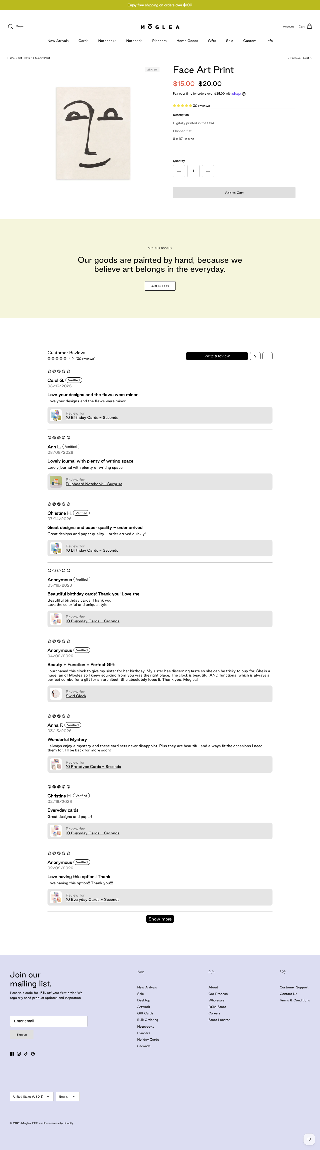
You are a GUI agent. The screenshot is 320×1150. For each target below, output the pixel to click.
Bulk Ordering (147, 1019)
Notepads (134, 41)
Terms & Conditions (295, 1000)
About (213, 987)
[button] (183, 105)
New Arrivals (58, 41)
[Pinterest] (33, 1054)
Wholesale (216, 1000)
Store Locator (219, 1019)
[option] (93, 133)
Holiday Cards (148, 1039)
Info (269, 41)
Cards (83, 41)
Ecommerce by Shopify (58, 1123)
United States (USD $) (28, 1096)
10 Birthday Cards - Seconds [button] (92, 417)
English (64, 1096)
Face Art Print (41, 58)
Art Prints (24, 58)
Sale (229, 41)
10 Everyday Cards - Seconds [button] (93, 621)
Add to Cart (234, 192)
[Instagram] (19, 1054)
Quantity (179, 161)
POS (35, 1123)
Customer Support (294, 987)
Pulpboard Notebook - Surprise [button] (94, 484)
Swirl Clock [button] (76, 696)
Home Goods (187, 41)
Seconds (143, 1046)
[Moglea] (160, 26)
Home (11, 58)
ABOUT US (160, 286)
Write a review (217, 356)
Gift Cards (145, 1013)
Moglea (26, 1123)
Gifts (212, 41)
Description (181, 115)
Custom (249, 41)
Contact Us (288, 993)
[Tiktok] (26, 1054)
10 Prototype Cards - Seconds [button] (93, 766)
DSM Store (217, 1006)
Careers (214, 1013)
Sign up (21, 1034)
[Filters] (255, 356)
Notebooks (107, 41)
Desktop (143, 1000)
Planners (159, 41)
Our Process (218, 993)
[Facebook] (12, 1054)
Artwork (143, 1006)
